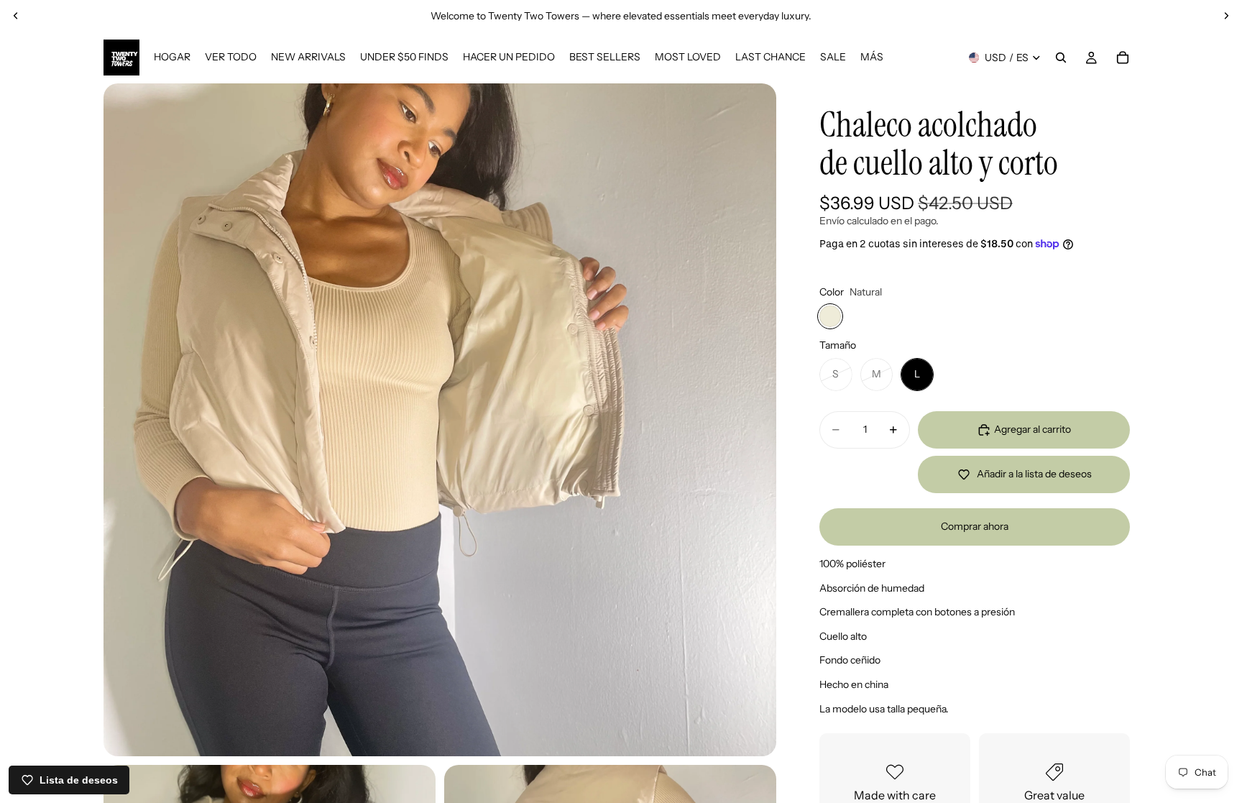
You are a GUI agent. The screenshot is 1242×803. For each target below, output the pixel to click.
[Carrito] (1122, 57)
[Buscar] (1061, 57)
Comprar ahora (974, 526)
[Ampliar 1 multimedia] (440, 419)
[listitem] (872, 57)
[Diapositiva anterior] (16, 16)
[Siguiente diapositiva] (1226, 16)
